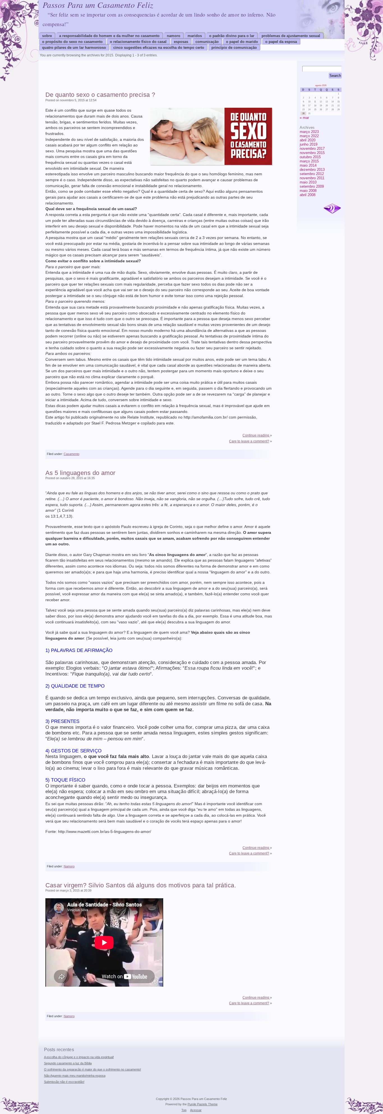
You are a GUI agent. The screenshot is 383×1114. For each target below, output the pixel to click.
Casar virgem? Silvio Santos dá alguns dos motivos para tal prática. (140, 885)
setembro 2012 (312, 174)
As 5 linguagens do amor (80, 472)
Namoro (173, 36)
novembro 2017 (312, 148)
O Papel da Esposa (281, 42)
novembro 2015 (312, 153)
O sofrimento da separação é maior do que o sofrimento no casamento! (92, 1069)
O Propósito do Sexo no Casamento (72, 42)
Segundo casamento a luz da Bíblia (68, 1063)
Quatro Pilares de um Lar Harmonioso (74, 47)
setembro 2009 (312, 186)
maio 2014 (308, 165)
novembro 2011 (312, 178)
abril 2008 (307, 195)
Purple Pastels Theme (203, 1104)
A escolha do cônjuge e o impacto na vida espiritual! (79, 1057)
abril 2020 (307, 140)
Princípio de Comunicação (234, 47)
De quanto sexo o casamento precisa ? (100, 94)
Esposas (181, 42)
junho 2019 (308, 144)
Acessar (196, 1110)
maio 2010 (308, 182)
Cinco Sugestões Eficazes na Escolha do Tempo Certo (158, 47)
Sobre (47, 36)
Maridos (195, 36)
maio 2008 (308, 191)
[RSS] (332, 209)
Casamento (71, 454)
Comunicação (207, 42)
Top (183, 1110)
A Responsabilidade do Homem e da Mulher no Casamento (109, 36)
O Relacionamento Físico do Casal (138, 42)
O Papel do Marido (242, 42)
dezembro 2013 (312, 169)
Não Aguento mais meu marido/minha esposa (74, 1075)
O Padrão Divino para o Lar (231, 36)
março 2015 (309, 161)
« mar (304, 118)
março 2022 (309, 136)
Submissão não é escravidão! (64, 1081)
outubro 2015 (310, 157)
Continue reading (256, 435)
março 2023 (309, 132)
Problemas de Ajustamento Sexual (291, 36)
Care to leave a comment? (249, 441)
